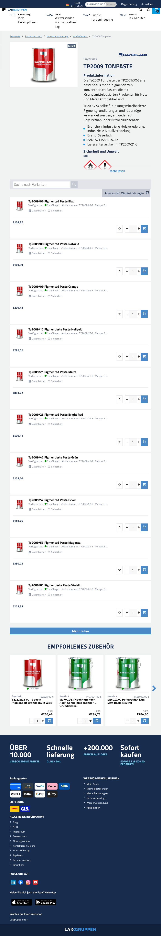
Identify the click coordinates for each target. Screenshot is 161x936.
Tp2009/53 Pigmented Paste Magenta (54, 542)
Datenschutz (20, 836)
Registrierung (129, 4)
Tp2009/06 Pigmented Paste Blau (51, 201)
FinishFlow (18, 864)
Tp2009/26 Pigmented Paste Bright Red (55, 414)
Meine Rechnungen (97, 793)
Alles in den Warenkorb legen (125, 193)
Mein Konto (93, 784)
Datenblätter (39, 210)
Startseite (15, 36)
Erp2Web (18, 855)
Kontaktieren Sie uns (24, 845)
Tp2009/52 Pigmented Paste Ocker (52, 500)
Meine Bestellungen (97, 788)
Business (110, 4)
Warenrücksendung (97, 802)
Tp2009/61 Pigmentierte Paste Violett (54, 585)
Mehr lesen (117, 170)
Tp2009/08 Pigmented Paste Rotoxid (53, 244)
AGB (15, 827)
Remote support (21, 860)
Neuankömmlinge (96, 798)
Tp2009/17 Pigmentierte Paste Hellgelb (55, 329)
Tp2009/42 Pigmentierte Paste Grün (53, 457)
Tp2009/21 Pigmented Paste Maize (52, 372)
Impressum (19, 831)
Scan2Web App (21, 850)
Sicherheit (56, 210)
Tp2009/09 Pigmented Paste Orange (53, 286)
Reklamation (93, 807)
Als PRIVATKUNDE (96, 4)
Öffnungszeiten (21, 841)
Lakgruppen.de (18, 919)
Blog (15, 822)
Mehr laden (80, 631)
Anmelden (147, 4)
